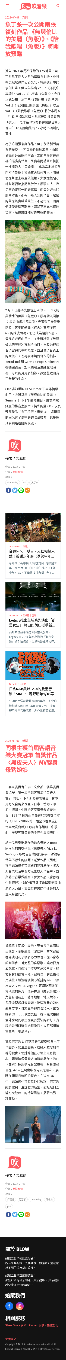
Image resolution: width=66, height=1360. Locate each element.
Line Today (12, 482)
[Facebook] (8, 490)
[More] (27, 490)
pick (25, 482)
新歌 (20, 471)
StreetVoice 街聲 (16, 1325)
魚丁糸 (34, 482)
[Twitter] (15, 490)
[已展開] (8, 6)
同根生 (49, 1199)
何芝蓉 (22, 1199)
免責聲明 (11, 1339)
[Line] (21, 490)
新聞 (25, 17)
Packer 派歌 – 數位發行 (43, 1325)
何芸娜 (10, 1199)
